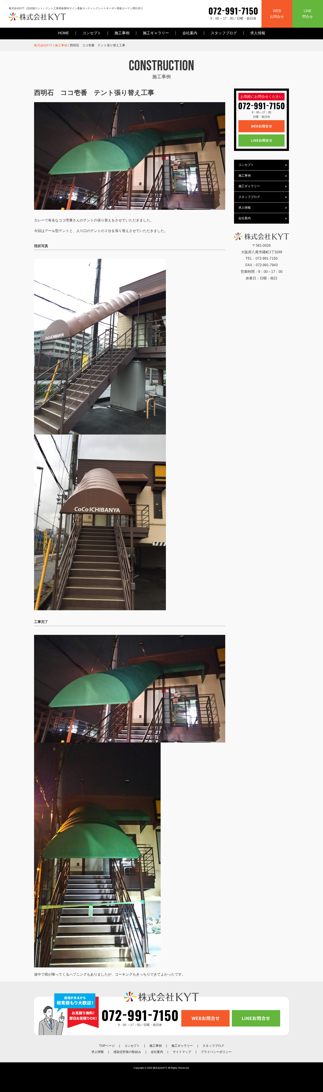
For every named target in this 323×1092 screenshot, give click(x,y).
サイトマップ (182, 1051)
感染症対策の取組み (127, 1051)
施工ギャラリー (156, 33)
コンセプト (91, 33)
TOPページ (107, 1045)
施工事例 (121, 33)
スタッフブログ (224, 33)
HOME (63, 33)
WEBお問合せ (277, 13)
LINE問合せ (307, 13)
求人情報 (257, 33)
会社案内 (189, 33)
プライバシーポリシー (216, 1051)
